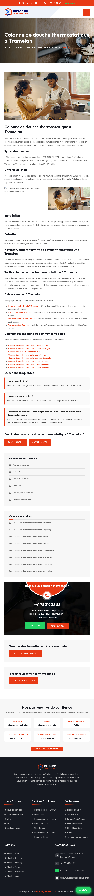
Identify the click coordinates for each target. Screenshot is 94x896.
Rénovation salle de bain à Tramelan (23, 306)
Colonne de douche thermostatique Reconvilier (32, 571)
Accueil (7, 47)
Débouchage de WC (21, 478)
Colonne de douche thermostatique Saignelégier (33, 529)
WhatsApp (70, 3)
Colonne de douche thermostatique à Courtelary (28, 364)
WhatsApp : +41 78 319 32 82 (73, 870)
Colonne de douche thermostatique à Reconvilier (28, 367)
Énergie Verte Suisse (76, 819)
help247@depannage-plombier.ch (74, 878)
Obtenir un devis (39, 442)
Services (18, 47)
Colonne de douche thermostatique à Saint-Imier (28, 361)
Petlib (69, 832)
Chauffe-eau (39, 828)
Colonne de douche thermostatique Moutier (31, 543)
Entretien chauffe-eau (22, 499)
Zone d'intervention (15, 814)
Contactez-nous (13, 828)
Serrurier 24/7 (73, 814)
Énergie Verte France (76, 823)
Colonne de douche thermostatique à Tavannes (28, 345)
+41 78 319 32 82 (53, 3)
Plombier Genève (14, 858)
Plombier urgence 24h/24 (45, 810)
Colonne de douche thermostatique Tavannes (32, 522)
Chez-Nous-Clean (74, 828)
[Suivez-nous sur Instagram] (31, 3)
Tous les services (14, 810)
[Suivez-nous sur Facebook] (19, 3)
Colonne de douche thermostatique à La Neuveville (29, 358)
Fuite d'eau (17, 485)
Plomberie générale (21, 465)
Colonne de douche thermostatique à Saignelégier (29, 348)
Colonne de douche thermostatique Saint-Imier (32, 557)
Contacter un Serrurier (24, 681)
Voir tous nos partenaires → (47, 749)
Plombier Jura (13, 876)
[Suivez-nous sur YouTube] (36, 3)
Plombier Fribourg (14, 862)
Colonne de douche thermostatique (41, 47)
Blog (9, 819)
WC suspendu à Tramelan (18, 325)
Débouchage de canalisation (25, 472)
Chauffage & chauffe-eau (23, 492)
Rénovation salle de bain (44, 832)
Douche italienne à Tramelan (20, 319)
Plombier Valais (13, 867)
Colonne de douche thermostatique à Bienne (27, 351)
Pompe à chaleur (41, 837)
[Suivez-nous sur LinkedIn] (27, 3)
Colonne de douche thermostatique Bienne (30, 536)
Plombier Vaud (13, 853)
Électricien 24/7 (74, 810)
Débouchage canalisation (45, 819)
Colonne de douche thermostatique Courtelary (32, 564)
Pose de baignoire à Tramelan (20, 312)
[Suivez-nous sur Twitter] (23, 3)
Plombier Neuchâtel (15, 871)
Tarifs (9, 823)
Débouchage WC (41, 823)
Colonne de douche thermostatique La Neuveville (33, 550)
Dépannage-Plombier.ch (45, 891)
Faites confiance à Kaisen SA (26, 654)
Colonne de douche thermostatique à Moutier (27, 355)
